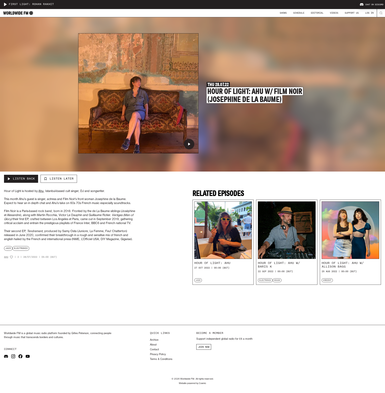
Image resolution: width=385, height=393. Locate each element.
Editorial (317, 12)
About (153, 345)
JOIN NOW (203, 347)
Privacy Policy (158, 354)
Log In (369, 12)
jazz (8, 248)
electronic (21, 248)
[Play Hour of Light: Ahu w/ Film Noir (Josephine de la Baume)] (189, 144)
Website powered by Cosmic (192, 383)
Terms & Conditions (161, 359)
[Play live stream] (5, 4)
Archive (154, 340)
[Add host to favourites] (11, 257)
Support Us (352, 12)
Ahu (6, 257)
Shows (283, 12)
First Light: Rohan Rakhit (31, 4)
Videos (334, 12)
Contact (154, 350)
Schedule (298, 12)
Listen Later (62, 178)
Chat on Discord (374, 4)
